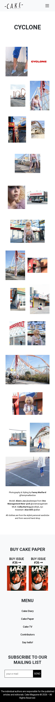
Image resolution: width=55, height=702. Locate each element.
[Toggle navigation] (47, 5)
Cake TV (27, 626)
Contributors (27, 634)
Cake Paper (27, 618)
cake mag (14, 6)
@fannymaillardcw (27, 495)
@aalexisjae (31, 501)
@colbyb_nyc (37, 507)
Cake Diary (28, 611)
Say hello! (27, 642)
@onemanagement (39, 504)
